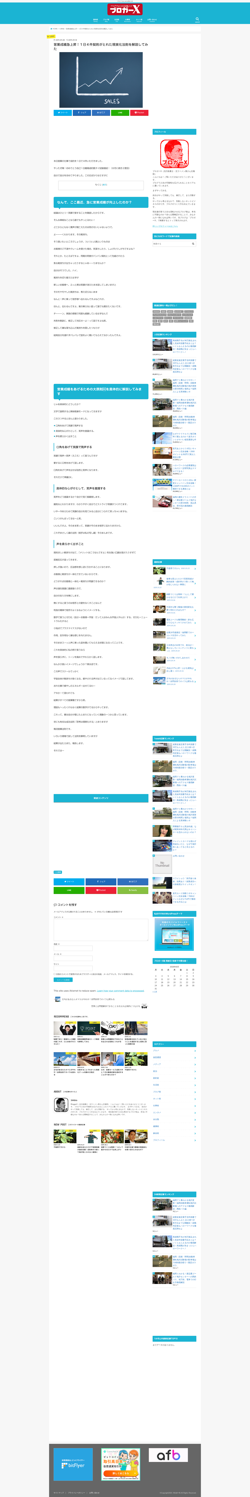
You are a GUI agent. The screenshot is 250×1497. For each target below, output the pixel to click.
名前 (57, 944)
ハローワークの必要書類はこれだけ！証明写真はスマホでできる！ (184, 468)
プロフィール (159, 1140)
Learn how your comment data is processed (120, 991)
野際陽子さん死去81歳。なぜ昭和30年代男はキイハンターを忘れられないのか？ (184, 829)
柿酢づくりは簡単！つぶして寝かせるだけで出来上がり (180, 597)
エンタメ (157, 1112)
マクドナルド (178, 318)
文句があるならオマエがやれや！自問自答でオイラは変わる (180, 681)
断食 (155, 321)
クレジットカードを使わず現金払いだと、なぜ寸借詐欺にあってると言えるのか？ (184, 845)
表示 (104, 185)
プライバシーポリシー (76, 1493)
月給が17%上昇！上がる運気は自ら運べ (180, 669)
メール (58, 954)
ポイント (168, 318)
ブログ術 (106, 20)
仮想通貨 (188, 318)
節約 (171, 321)
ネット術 (139, 20)
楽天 (165, 321)
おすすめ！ (179, 311)
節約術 (95, 20)
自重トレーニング (181, 321)
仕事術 (127, 20)
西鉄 (191, 321)
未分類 (156, 1119)
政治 (155, 1071)
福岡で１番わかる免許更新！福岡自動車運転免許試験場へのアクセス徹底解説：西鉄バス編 (184, 404)
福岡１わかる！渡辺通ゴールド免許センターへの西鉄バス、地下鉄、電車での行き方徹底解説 (184, 1278)
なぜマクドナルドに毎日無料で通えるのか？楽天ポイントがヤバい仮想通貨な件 (184, 437)
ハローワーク (158, 318)
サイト (56, 964)
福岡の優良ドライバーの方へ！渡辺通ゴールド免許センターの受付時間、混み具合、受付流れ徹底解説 (184, 501)
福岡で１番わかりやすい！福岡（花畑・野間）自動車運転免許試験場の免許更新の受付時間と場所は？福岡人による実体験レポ (184, 386)
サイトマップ (59, 1493)
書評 (160, 321)
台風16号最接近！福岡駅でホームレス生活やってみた (180, 635)
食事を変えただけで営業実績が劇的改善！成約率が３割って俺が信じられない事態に (174, 583)
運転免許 (156, 324)
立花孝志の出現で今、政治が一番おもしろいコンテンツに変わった (180, 648)
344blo (74, 1100)
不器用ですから (178, 568)
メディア (157, 1064)
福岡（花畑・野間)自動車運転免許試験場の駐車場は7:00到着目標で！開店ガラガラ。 (184, 421)
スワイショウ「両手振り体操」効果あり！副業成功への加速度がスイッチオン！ (184, 881)
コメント (58, 917)
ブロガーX (176, 1493)
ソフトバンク (187, 315)
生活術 (116, 20)
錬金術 (156, 1133)
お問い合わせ (152, 20)
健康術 (156, 1126)
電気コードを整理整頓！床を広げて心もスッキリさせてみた (180, 622)
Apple (163, 311)
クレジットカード (174, 315)
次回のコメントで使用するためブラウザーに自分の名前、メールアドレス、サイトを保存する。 (95, 974)
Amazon (156, 311)
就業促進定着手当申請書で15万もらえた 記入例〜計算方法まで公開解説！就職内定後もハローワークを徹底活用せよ (184, 366)
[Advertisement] (101, 137)
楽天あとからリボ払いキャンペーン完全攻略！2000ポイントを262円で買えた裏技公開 (184, 452)
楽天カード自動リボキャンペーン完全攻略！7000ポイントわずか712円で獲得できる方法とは (184, 897)
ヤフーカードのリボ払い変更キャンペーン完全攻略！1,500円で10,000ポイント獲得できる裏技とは (184, 484)
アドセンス (189, 311)
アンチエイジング (159, 315)
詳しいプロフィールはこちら (165, 226)
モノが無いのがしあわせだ (178, 659)
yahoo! (170, 311)
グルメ (156, 1050)
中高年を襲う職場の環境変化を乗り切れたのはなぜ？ (180, 610)
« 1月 (155, 992)
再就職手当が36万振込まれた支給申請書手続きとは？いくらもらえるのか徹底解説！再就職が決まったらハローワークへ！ (184, 346)
